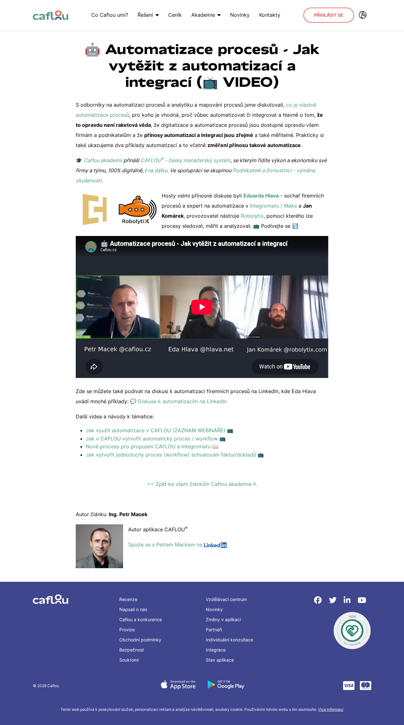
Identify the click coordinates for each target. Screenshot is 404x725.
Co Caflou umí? (109, 15)
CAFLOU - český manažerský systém (185, 160)
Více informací (330, 709)
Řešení (145, 15)
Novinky (240, 15)
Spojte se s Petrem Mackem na (166, 544)
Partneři (214, 629)
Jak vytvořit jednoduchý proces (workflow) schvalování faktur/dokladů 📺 (175, 454)
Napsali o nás (133, 609)
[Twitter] (334, 600)
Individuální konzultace (229, 639)
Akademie (203, 15)
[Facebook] (319, 600)
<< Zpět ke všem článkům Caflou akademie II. (202, 484)
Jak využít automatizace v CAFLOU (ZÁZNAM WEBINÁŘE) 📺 (159, 430)
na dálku (157, 170)
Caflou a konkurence (140, 619)
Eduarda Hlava (261, 195)
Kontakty (269, 15)
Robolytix (252, 216)
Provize (127, 629)
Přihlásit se (328, 15)
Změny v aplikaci (223, 619)
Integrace (216, 649)
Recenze (128, 599)
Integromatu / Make (273, 206)
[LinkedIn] (348, 600)
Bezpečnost (131, 649)
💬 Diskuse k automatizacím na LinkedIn (179, 401)
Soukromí (129, 660)
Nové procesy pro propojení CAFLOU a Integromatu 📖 (152, 446)
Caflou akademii (103, 160)
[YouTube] (362, 600)
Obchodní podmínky (140, 639)
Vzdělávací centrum (226, 599)
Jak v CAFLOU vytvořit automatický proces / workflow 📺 (156, 438)
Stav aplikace (220, 660)
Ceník (175, 15)
